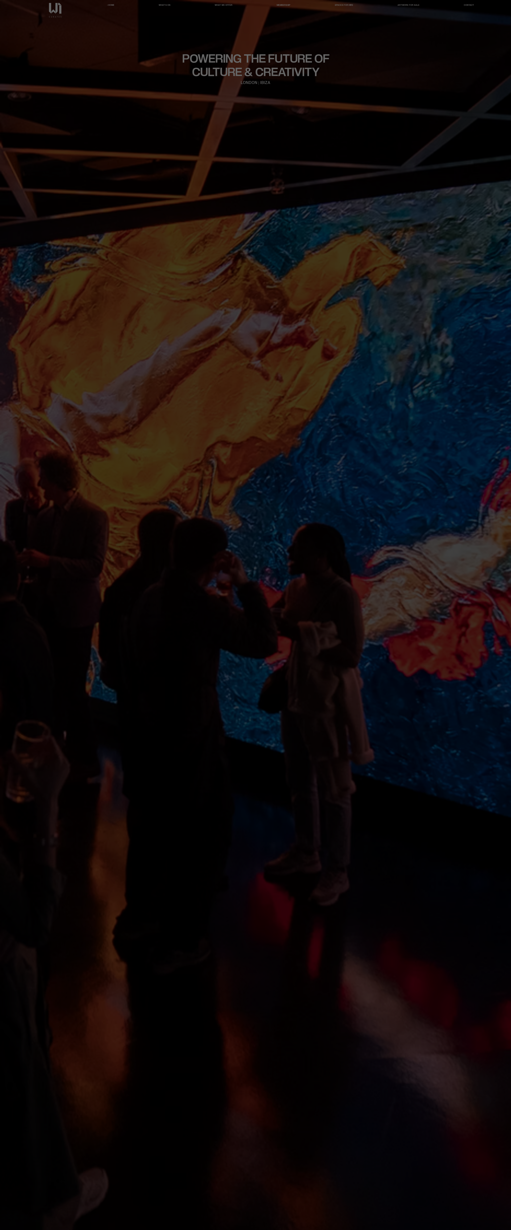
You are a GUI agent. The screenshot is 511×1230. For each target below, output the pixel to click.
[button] (264, 554)
